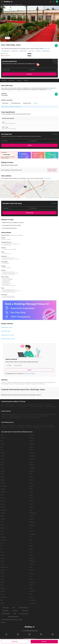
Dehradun (3, 582)
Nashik (31, 567)
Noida (30, 552)
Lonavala (31, 498)
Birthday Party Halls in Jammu (8, 338)
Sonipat (2, 516)
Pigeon (46, 197)
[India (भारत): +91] (9, 365)
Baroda (31, 555)
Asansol (31, 486)
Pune (30, 528)
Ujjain (2, 600)
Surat (2, 552)
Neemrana (3, 501)
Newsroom (15, 610)
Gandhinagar (3, 597)
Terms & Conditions (23, 607)
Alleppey (3, 498)
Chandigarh (3, 540)
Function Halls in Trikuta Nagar (47, 427)
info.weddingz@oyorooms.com (31, 630)
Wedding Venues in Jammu (7, 335)
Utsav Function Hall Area (10, 406)
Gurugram (3, 558)
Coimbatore (32, 591)
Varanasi (3, 564)
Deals (14, 613)
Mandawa (3, 444)
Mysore (31, 489)
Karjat (30, 474)
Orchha (31, 462)
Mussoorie (3, 504)
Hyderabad (31, 522)
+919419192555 (4, 95)
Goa (30, 537)
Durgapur (3, 453)
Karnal (2, 579)
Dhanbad (31, 459)
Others (31, 492)
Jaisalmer (31, 438)
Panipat (2, 603)
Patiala (31, 477)
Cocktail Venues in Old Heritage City (32, 417)
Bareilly (2, 459)
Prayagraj (31, 582)
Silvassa (31, 516)
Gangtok (2, 477)
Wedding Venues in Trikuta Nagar (8, 425)
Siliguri (31, 594)
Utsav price (47, 406)
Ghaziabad (3, 537)
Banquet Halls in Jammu (6, 327)
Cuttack (31, 597)
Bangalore (31, 525)
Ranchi (2, 576)
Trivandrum (3, 492)
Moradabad (3, 519)
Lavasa (2, 462)
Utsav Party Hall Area (22, 406)
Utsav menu (54, 406)
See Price (29, 74)
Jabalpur (3, 591)
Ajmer (2, 465)
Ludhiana (3, 555)
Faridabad (31, 558)
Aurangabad (32, 600)
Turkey (31, 483)
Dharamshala (32, 453)
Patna (2, 543)
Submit (29, 145)
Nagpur (31, 540)
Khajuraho (3, 513)
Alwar (2, 450)
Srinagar (2, 471)
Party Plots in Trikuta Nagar (33, 427)
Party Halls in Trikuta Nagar (39, 425)
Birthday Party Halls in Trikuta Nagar (17, 427)
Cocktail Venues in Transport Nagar (9, 414)
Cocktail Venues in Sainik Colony (30, 416)
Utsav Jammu (19, 404)
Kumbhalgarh (4, 486)
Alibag (2, 474)
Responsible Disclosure (13, 616)
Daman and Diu (32, 603)
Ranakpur (31, 480)
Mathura (31, 441)
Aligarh (31, 450)
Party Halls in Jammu (6, 331)
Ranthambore (4, 510)
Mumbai (31, 519)
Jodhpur (31, 573)
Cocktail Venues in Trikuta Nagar (40, 414)
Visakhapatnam (4, 567)
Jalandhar (3, 588)
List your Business (6, 613)
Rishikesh (3, 507)
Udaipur (31, 546)
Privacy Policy (5, 610)
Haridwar (31, 507)
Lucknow (31, 531)
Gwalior (31, 588)
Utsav (2, 404)
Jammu (31, 447)
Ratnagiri (31, 471)
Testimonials (25, 610)
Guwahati (3, 570)
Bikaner (31, 495)
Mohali (2, 495)
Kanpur (31, 549)
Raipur (2, 585)
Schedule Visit (29, 212)
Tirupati (2, 456)
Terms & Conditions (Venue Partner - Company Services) (11, 621)
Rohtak (2, 435)
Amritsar (31, 564)
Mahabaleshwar (33, 513)
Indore (2, 534)
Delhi (2, 522)
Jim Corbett (3, 438)
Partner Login (5, 607)
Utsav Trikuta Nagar (10, 404)
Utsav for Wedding (28, 404)
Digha (2, 447)
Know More (55, 134)
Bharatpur (3, 489)
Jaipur (2, 531)
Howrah (31, 579)
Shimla (2, 594)
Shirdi (30, 510)
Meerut (2, 573)
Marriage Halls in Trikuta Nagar (25, 425)
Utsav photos (40, 406)
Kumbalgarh (32, 456)
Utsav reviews (32, 406)
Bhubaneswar (32, 561)
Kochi (30, 576)
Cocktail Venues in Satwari (25, 414)
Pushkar (2, 483)
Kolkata (2, 525)
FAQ (14, 607)
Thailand (3, 480)
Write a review (52, 170)
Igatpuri (31, 501)
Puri (30, 543)
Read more (49, 89)
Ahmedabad (32, 534)
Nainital (2, 468)
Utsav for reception (38, 404)
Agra (2, 549)
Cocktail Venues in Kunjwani (15, 416)
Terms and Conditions (30, 373)
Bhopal (2, 561)
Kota (2, 441)
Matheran (31, 465)
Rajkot (30, 585)
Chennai (2, 528)
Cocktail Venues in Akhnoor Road (15, 417)
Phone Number (18, 365)
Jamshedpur (32, 468)
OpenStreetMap (51, 197)
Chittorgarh (32, 435)
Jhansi (31, 504)
